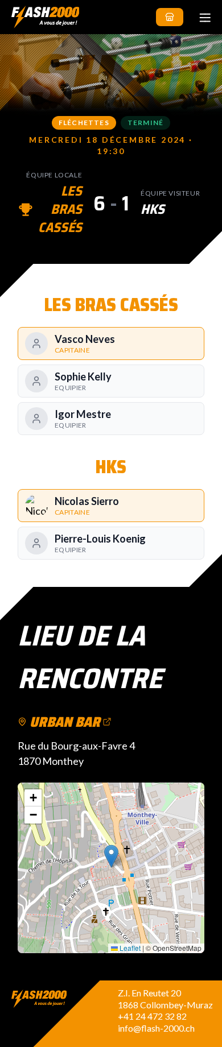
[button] (111, 856)
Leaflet (129, 948)
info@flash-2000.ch (156, 1028)
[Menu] (205, 17)
